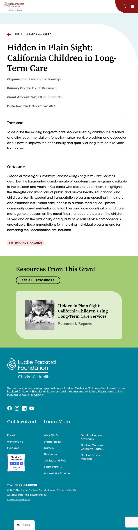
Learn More (57, 422)
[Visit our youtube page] (31, 408)
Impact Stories (52, 442)
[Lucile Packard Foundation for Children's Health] (14, 6)
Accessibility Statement (58, 473)
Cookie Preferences (18, 500)
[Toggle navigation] (132, 6)
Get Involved (21, 422)
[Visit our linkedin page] (24, 408)
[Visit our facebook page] (9, 408)
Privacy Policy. (38, 495)
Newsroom (50, 454)
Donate (11, 435)
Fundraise (13, 448)
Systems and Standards (25, 243)
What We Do (51, 435)
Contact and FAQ (55, 461)
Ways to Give (15, 442)
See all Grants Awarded (33, 34)
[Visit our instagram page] (17, 408)
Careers (49, 448)
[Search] (124, 6)
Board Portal (51, 467)
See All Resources (38, 280)
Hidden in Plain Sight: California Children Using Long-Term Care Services (83, 311)
